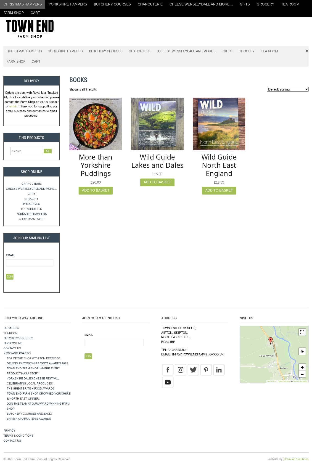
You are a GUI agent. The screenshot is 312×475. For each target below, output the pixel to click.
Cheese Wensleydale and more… (201, 4)
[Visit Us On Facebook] (167, 369)
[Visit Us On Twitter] (193, 369)
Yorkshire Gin (31, 209)
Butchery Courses (112, 4)
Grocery (265, 4)
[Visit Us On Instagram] (180, 369)
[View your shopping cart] (305, 49)
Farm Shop (13, 13)
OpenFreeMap (284, 381)
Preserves (31, 203)
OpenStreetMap (300, 381)
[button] (270, 340)
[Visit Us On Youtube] (167, 382)
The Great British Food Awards (31, 388)
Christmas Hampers (22, 4)
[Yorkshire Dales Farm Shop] (29, 29)
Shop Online (12, 343)
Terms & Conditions (18, 435)
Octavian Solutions (296, 459)
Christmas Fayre (31, 219)
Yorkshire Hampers (68, 4)
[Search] (48, 151)
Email (10, 255)
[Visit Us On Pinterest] (206, 369)
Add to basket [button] (95, 190)
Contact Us (12, 348)
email (12, 106)
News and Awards (17, 353)
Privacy (9, 430)
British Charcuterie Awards (29, 418)
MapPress (271, 381)
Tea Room (290, 4)
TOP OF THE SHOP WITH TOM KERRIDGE (34, 358)
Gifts (245, 4)
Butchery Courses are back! (29, 413)
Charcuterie (150, 4)
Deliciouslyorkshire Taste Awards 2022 (37, 363)
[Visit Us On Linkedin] (218, 369)
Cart (35, 13)
